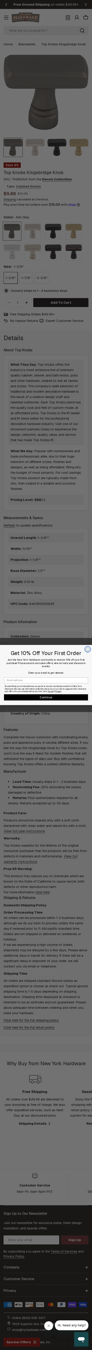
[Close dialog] (88, 649)
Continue (46, 697)
